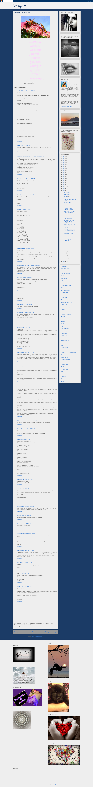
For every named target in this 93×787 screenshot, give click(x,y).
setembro (66, 243)
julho (65, 246)
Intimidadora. (20, 304)
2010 (64, 188)
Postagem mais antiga (51, 632)
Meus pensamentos (65, 342)
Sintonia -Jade (64, 374)
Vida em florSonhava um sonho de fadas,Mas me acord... (69, 226)
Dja (62, 295)
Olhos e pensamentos (22, 420)
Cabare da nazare (65, 283)
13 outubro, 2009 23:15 (25, 488)
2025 (64, 158)
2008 (64, 261)
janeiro (65, 258)
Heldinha (63, 316)
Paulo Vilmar (20, 562)
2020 (64, 168)
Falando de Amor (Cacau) (67, 307)
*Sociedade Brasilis (65, 268)
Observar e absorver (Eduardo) (68, 352)
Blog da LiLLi (64, 278)
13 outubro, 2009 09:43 (29, 295)
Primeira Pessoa (65, 362)
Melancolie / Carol (65, 340)
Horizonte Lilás (64, 319)
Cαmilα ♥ (19, 277)
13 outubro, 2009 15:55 (30, 428)
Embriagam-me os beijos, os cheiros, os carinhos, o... (70, 230)
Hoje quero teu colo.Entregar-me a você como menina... (69, 204)
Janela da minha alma (66, 323)
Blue (62, 280)
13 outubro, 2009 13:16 (32, 420)
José (18, 327)
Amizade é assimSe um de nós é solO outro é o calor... (70, 199)
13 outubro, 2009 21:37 (29, 479)
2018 (64, 172)
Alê (62, 271)
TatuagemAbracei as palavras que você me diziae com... (69, 235)
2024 (64, 160)
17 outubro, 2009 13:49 (27, 586)
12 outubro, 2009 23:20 (40, 156)
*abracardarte (64, 266)
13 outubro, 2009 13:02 (29, 366)
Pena (18, 439)
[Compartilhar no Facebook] (31, 83)
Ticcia (62, 381)
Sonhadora (63, 376)
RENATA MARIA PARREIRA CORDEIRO (26, 156)
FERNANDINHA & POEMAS (23, 265)
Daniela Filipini (20, 366)
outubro (66, 196)
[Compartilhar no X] (30, 83)
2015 (64, 178)
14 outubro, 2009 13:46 (26, 515)
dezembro (66, 192)
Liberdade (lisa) (64, 330)
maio (65, 251)
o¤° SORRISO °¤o (21, 90)
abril (65, 252)
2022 (64, 164)
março (65, 255)
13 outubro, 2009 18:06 (25, 439)
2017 (64, 174)
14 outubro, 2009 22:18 (26, 523)
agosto (65, 245)
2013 (64, 182)
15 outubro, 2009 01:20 (30, 533)
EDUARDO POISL (21, 248)
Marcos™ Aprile (21, 428)
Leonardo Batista (65, 328)
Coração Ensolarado (66, 285)
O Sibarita (19, 586)
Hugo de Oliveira (21, 194)
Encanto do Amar (21, 178)
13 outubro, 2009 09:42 (27, 277)
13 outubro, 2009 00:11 (30, 194)
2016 (64, 176)
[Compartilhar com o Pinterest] (33, 83)
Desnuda (19, 209)
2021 (64, 166)
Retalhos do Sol (64, 369)
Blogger (54, 784)
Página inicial (35, 632)
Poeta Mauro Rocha (65, 359)
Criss (62, 287)
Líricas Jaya (64, 333)
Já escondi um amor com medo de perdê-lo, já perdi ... (69, 212)
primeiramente (64, 364)
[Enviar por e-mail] (27, 83)
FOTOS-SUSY (20, 312)
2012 (64, 184)
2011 (64, 186)
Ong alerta (63, 354)
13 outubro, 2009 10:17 (29, 304)
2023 (64, 162)
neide (18, 488)
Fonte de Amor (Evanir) (66, 314)
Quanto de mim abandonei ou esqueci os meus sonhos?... (69, 217)
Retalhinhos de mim (65, 366)
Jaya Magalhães (21, 533)
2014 (64, 180)
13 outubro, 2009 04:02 (35, 265)
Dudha (62, 299)
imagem (63, 321)
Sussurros (63, 378)
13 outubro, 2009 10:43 (25, 327)
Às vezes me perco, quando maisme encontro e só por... (69, 208)
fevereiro (66, 256)
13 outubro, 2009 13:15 (28, 386)
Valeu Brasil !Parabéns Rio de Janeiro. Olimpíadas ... (69, 239)
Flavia (62, 311)
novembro (66, 194)
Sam (62, 371)
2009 (64, 190)
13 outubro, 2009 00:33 (26, 209)
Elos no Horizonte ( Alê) (66, 302)
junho (65, 249)
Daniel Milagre (64, 292)
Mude (62, 345)
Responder (19, 141)
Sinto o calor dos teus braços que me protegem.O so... (69, 221)
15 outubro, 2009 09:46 (28, 562)
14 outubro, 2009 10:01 (29, 506)
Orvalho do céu (64, 357)
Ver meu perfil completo (66, 106)
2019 (64, 170)
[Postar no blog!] (29, 83)
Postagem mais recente (20, 632)
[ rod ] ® (19, 515)
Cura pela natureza (65, 290)
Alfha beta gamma (65, 273)
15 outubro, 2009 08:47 (29, 550)
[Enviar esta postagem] (25, 83)
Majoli (18, 145)
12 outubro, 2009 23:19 (25, 145)
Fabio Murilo (64, 304)
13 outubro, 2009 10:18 (29, 312)
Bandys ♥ (19, 6)
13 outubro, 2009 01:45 (30, 248)
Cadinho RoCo (20, 295)
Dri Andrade (64, 297)
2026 (64, 156)
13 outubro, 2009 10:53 (29, 352)
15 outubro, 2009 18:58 (24, 573)
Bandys (63, 275)
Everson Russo (20, 352)
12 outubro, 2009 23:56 (30, 178)
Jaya (62, 326)
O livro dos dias (64, 347)
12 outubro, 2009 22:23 (30, 90)
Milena (18, 523)
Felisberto (63, 309)
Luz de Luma (64, 335)
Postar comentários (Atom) (37, 636)
